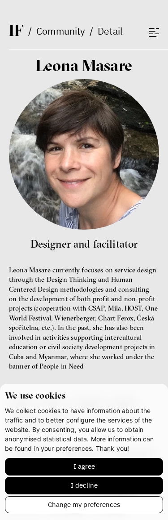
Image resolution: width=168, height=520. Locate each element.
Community (60, 31)
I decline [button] (84, 485)
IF (16, 30)
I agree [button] (84, 466)
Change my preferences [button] (84, 504)
